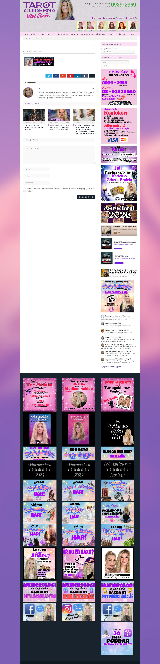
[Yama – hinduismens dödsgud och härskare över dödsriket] (34, 116)
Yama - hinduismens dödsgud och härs (118, 345)
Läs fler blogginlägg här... (112, 366)
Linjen (33, 34)
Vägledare (100, 34)
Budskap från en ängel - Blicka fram (117, 316)
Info (132, 34)
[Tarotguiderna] (49, 9)
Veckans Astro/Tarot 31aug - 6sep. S (118, 359)
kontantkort (87, 34)
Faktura (74, 34)
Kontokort (63, 34)
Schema (111, 34)
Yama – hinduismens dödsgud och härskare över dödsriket (33, 127)
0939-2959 (123, 4)
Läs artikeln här (122, 319)
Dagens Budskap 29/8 (113, 337)
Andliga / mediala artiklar (109, 49)
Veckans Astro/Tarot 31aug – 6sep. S (118, 352)
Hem (26, 34)
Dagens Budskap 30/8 (113, 323)
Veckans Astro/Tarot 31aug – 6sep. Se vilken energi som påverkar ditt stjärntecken (59, 127)
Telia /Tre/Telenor (47, 34)
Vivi (26, 51)
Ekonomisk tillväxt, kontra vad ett (117, 330)
